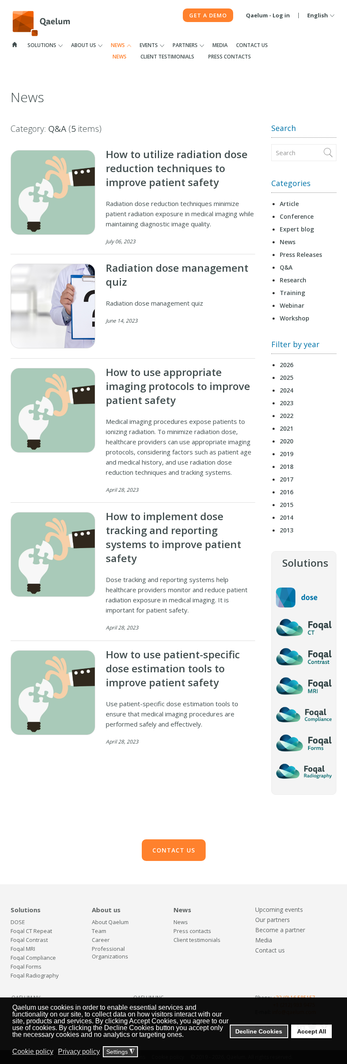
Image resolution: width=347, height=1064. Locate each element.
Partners (185, 45)
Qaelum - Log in (268, 15)
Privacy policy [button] (79, 1051)
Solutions (42, 45)
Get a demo (208, 15)
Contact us (252, 45)
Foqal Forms (26, 966)
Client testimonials (167, 56)
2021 (286, 428)
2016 (286, 492)
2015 (286, 505)
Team (99, 931)
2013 (286, 530)
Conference (297, 216)
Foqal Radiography (35, 975)
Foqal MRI (23, 949)
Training (292, 293)
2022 (286, 416)
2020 (286, 441)
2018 (286, 466)
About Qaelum (110, 922)
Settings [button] (120, 1052)
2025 (286, 377)
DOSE (18, 922)
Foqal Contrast (29, 940)
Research (293, 280)
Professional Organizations (110, 952)
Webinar (292, 305)
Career (101, 940)
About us (83, 45)
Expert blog (297, 229)
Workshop (294, 318)
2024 (286, 390)
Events (149, 45)
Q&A (286, 267)
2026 (286, 365)
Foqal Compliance (33, 957)
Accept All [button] (311, 1031)
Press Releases (301, 255)
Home (15, 44)
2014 (286, 517)
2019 (286, 454)
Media (220, 45)
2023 (286, 403)
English (317, 15)
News (118, 45)
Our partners (272, 920)
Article (289, 204)
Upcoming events (279, 909)
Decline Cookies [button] (258, 1031)
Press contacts (229, 56)
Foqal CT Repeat (31, 931)
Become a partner (280, 930)
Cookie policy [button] (32, 1051)
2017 (286, 479)
